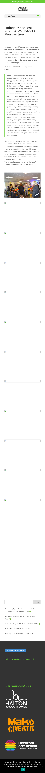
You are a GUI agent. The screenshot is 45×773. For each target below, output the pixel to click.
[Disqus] (22, 564)
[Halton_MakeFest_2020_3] (22, 257)
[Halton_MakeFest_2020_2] (22, 228)
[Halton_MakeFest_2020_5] (22, 317)
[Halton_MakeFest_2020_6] (22, 346)
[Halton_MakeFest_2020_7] (22, 376)
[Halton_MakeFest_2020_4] (22, 287)
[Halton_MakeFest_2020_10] (22, 465)
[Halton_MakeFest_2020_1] (22, 198)
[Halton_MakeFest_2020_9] (22, 435)
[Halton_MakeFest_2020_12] (22, 524)
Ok (23, 770)
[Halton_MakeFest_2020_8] (22, 406)
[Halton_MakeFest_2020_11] (22, 495)
